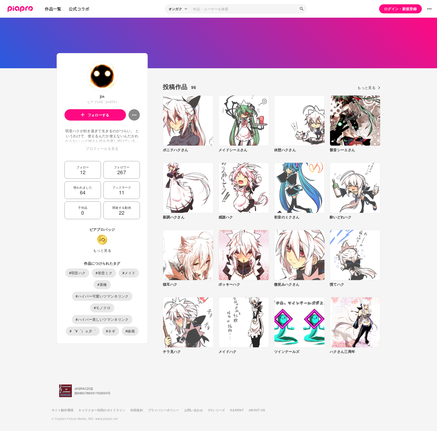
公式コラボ (79, 9)
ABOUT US (257, 410)
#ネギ (110, 330)
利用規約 (136, 410)
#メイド (128, 272)
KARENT (237, 410)
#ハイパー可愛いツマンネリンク (102, 296)
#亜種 (102, 284)
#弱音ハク (77, 272)
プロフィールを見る (102, 148)
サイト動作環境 (62, 410)
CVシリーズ (216, 410)
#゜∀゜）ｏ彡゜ (83, 330)
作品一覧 (53, 9)
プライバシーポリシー (163, 410)
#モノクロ (102, 307)
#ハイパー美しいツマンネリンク (102, 319)
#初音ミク (104, 272)
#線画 (130, 330)
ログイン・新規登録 (400, 8)
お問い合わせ (193, 410)
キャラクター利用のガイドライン (101, 410)
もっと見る (102, 250)
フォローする (99, 114)
